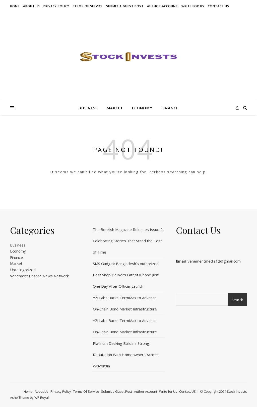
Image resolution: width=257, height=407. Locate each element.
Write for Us (192, 6)
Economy (142, 107)
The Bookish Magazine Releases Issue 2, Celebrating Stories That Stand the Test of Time (128, 241)
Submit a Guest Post (125, 6)
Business (88, 107)
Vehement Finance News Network (39, 275)
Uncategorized (23, 269)
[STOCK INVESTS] (128, 56)
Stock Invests (237, 391)
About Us (31, 6)
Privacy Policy (56, 6)
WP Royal (41, 397)
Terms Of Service (88, 6)
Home (15, 6)
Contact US (218, 6)
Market (115, 107)
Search (237, 299)
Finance (169, 107)
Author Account (162, 6)
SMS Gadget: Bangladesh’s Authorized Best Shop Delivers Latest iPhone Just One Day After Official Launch (126, 275)
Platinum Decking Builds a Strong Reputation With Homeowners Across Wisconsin (125, 354)
